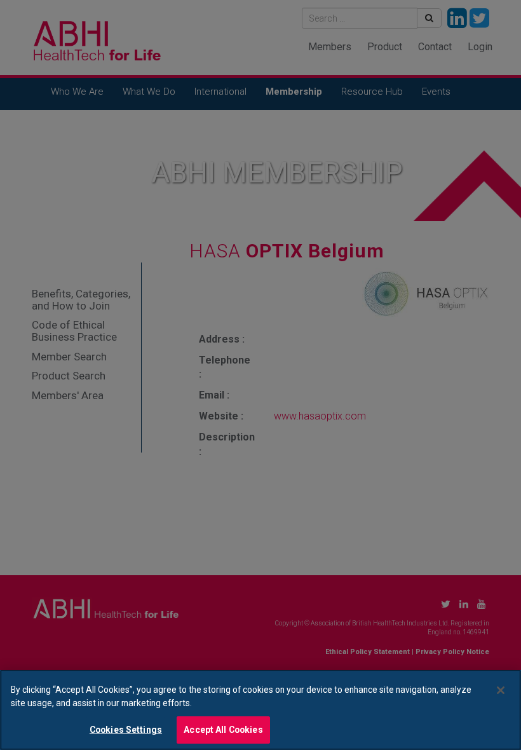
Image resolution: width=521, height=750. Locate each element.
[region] (260, 710)
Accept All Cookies (223, 730)
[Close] (501, 690)
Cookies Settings (126, 730)
